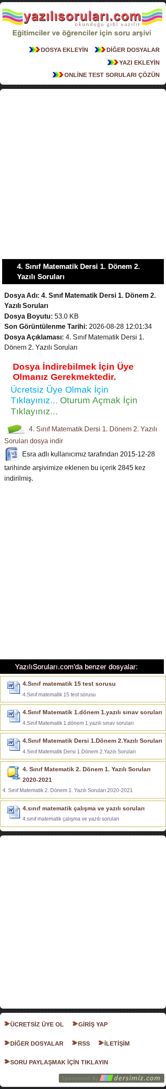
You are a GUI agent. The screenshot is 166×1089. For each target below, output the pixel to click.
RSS (84, 1043)
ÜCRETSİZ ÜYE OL (37, 1024)
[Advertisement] (83, 174)
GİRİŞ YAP (93, 1024)
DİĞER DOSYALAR (133, 49)
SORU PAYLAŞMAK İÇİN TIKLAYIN (59, 1062)
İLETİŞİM (117, 1043)
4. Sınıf (39, 429)
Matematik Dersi (76, 429)
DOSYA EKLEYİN (64, 49)
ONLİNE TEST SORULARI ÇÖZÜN (112, 74)
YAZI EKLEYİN (139, 62)
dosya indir (46, 441)
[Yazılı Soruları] (82, 39)
